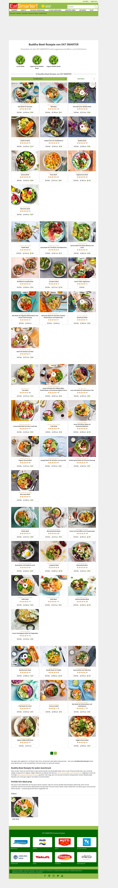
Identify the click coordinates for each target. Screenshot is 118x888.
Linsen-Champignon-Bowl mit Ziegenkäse (25, 633)
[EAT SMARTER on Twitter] (58, 875)
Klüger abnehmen (55, 10)
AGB (37, 870)
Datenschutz (49, 870)
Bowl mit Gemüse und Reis (25, 351)
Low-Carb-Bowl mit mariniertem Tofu (82, 390)
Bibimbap (54, 106)
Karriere (20, 870)
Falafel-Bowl (25, 247)
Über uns (14, 870)
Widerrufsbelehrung (76, 870)
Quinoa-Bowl (25, 175)
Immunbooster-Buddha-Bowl (82, 106)
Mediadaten (32, 872)
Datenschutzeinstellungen (61, 870)
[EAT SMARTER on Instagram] (54, 875)
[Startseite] (23, 6)
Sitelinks (26, 870)
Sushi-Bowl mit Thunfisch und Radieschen (53, 247)
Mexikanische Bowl (25, 670)
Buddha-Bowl (82, 141)
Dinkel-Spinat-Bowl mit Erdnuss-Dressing (82, 460)
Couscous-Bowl (54, 706)
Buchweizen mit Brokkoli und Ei (25, 565)
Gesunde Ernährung (37, 10)
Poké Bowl (54, 426)
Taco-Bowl (25, 390)
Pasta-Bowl (53, 175)
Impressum (42, 870)
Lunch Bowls (20, 66)
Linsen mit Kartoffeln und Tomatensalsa (82, 531)
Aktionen (82, 10)
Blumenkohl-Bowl (82, 565)
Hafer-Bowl (25, 599)
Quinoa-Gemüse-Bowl (82, 599)
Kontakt (32, 870)
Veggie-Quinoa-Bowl (82, 740)
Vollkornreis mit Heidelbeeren (53, 141)
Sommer (14, 10)
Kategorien (39, 872)
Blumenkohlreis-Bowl (53, 531)
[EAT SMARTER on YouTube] (62, 875)
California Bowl (25, 141)
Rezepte (23, 10)
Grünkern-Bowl (54, 281)
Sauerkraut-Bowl (82, 317)
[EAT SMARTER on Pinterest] (49, 875)
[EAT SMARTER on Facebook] (45, 875)
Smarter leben (70, 10)
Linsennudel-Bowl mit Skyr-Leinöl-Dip (25, 426)
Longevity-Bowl (54, 565)
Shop (91, 10)
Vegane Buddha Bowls (54, 66)
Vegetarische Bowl (82, 175)
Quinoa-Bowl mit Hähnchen (82, 670)
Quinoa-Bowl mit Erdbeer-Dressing (28, 775)
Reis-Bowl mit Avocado (25, 106)
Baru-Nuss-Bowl (25, 494)
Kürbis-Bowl (25, 531)
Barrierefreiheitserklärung (19, 872)
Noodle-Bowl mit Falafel (53, 670)
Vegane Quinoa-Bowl (25, 460)
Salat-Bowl (53, 599)
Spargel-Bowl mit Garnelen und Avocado (53, 460)
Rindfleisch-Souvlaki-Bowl (25, 281)
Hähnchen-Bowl (25, 209)
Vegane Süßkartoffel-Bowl (25, 740)
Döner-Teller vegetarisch (82, 281)
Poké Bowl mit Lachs (25, 706)
